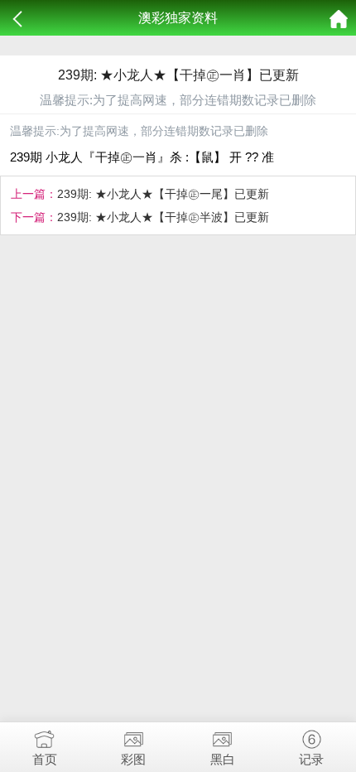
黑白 (222, 759)
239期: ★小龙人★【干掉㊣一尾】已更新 (163, 193)
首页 (44, 759)
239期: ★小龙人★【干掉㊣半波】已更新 (163, 217)
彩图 (133, 759)
